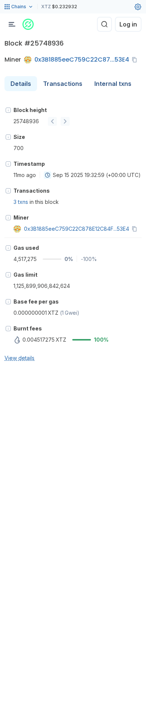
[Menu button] (11, 24)
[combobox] (47, 175)
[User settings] (138, 6)
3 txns (20, 202)
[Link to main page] (28, 24)
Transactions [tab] (62, 83)
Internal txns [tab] (112, 83)
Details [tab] (20, 83)
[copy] (136, 59)
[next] (65, 121)
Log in (128, 24)
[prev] (52, 121)
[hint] (8, 110)
